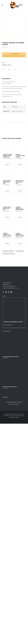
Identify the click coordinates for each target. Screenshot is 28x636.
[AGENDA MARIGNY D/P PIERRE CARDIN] (20, 225)
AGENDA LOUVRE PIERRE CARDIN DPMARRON (7, 155)
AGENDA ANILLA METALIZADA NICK (7, 182)
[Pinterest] (15, 70)
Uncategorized (6, 357)
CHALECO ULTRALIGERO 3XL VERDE (13, 321)
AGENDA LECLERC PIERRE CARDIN (20, 155)
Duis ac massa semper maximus (10, 386)
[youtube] (11, 292)
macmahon (16, 417)
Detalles (8, 164)
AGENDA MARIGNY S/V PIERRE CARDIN (20, 208)
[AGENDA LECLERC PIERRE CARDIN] (20, 147)
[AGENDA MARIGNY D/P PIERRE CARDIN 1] (14, 27)
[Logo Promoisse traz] (14, 1)
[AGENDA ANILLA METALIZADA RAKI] (20, 173)
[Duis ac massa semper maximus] (14, 374)
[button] (14, 63)
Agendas (11, 251)
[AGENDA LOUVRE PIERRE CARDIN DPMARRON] (7, 147)
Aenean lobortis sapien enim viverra (11, 356)
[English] (21, 4)
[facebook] (3, 292)
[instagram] (8, 292)
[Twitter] (9, 70)
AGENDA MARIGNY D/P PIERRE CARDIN (20, 234)
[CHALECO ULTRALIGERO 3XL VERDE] (14, 309)
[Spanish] (20, 4)
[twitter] (6, 292)
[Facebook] (3, 70)
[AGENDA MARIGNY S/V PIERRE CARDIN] (20, 199)
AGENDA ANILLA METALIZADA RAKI (20, 182)
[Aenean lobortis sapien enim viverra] (14, 344)
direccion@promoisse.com (12, 288)
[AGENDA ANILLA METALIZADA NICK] (7, 173)
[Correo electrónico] (21, 70)
